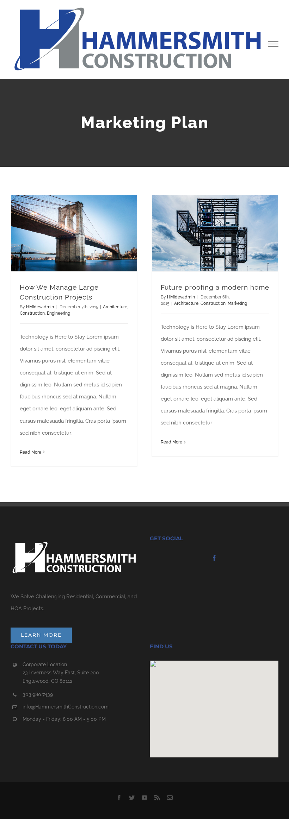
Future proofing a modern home (215, 287)
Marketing (237, 303)
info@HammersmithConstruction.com (66, 707)
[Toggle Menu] (273, 44)
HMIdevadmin (40, 306)
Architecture (115, 306)
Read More (30, 452)
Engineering (58, 313)
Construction (32, 313)
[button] (214, 705)
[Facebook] (214, 558)
